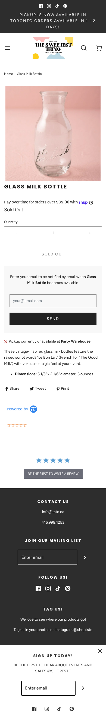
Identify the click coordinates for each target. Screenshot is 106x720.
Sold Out (53, 254)
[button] (53, 133)
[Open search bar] (83, 48)
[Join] (84, 557)
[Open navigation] (7, 48)
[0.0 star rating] (37, 425)
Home (8, 74)
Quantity (11, 222)
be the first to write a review (53, 473)
